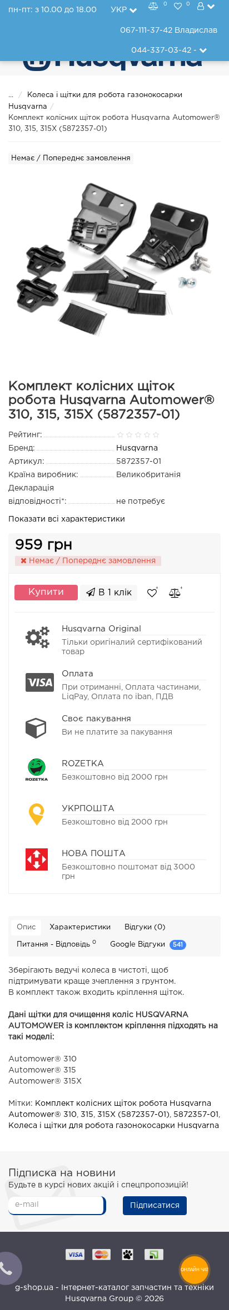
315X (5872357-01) (133, 1114)
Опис (26, 927)
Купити (46, 592)
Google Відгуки (146, 945)
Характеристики (80, 927)
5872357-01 (195, 1114)
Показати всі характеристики (66, 519)
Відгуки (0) (145, 927)
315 (87, 1114)
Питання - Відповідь (56, 944)
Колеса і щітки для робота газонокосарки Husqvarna (113, 1125)
